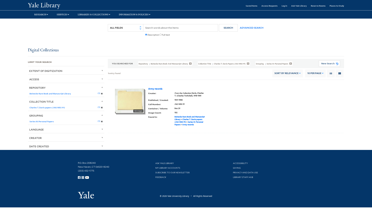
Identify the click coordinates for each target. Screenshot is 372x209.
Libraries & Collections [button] (93, 14)
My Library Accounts (167, 168)
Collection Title (41, 101)
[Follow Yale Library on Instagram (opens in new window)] (83, 177)
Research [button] (40, 14)
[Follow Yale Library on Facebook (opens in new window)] (79, 177)
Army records (155, 89)
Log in (284, 5)
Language (36, 129)
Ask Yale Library (299, 5)
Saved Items (251, 5)
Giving (237, 168)
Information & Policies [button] (134, 14)
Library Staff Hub (243, 177)
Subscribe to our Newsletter (172, 172)
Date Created (39, 146)
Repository (37, 87)
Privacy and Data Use (245, 172)
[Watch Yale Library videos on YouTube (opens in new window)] (87, 177)
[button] (228, 27)
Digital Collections (43, 50)
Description (153, 35)
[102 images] (129, 100)
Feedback (160, 177)
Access (34, 79)
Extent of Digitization (45, 71)
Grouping (36, 115)
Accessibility (240, 163)
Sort (286, 73)
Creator (35, 138)
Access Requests (269, 5)
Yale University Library (51, 5)
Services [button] (62, 14)
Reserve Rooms (318, 5)
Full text (166, 35)
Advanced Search (251, 27)
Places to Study (337, 5)
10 (314, 73)
